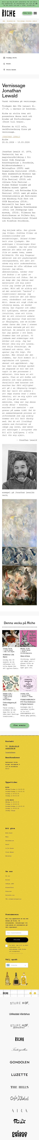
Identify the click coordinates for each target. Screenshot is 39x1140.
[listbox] (16, 965)
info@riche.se (10, 748)
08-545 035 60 (14, 746)
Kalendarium (11, 21)
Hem (4, 21)
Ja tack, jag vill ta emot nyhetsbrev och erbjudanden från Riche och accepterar (18, 949)
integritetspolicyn (16, 953)
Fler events (19, 725)
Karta (7, 769)
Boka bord (27, 13)
